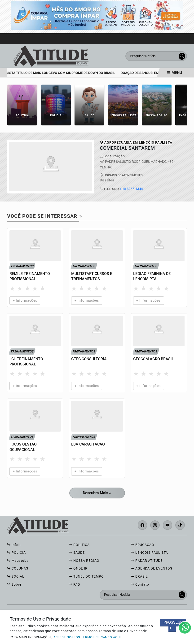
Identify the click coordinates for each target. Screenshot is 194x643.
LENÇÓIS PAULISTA (151, 553)
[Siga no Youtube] (167, 525)
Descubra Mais (95, 493)
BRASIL (141, 576)
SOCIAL (17, 576)
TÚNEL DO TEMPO (88, 576)
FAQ (76, 585)
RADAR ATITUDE (148, 561)
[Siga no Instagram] (155, 525)
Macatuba (20, 561)
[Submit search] (182, 56)
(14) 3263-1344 (131, 189)
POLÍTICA (81, 545)
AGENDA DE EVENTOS (153, 568)
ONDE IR (80, 568)
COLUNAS (19, 568)
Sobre (16, 585)
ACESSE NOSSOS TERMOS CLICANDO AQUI (87, 637)
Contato (141, 585)
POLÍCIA (18, 553)
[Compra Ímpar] (97, 15)
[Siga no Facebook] (142, 525)
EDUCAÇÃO (144, 545)
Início (16, 545)
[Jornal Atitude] (50, 56)
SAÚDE (78, 553)
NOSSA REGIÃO (85, 561)
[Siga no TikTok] (180, 525)
